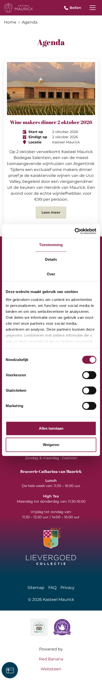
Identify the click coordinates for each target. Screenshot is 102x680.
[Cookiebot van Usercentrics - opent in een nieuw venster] (74, 231)
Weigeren (51, 445)
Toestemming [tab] (51, 245)
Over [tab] (51, 274)
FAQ (52, 587)
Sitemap (35, 587)
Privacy (67, 587)
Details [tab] (51, 259)
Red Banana (51, 659)
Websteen (51, 669)
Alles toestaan (51, 428)
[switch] (89, 375)
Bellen (75, 7)
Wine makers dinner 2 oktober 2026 (51, 122)
